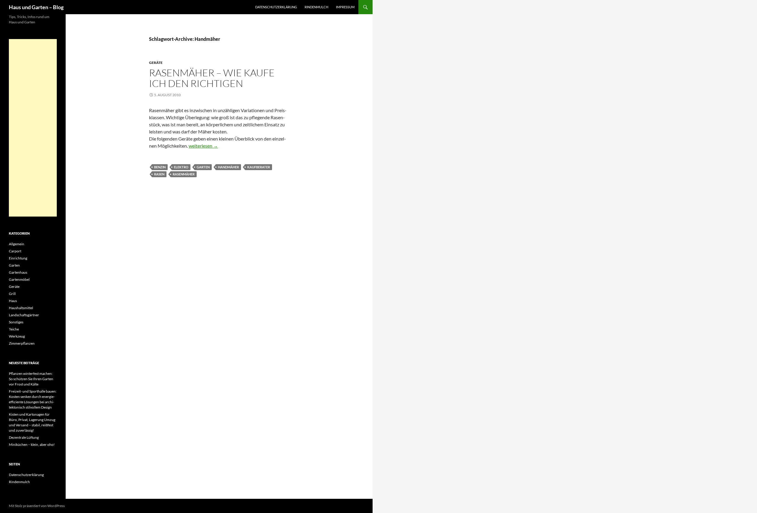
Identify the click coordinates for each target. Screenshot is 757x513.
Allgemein (16, 244)
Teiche (14, 329)
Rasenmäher (184, 174)
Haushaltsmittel (21, 308)
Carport (15, 251)
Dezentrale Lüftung (24, 437)
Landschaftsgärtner (24, 315)
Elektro (181, 167)
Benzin (160, 167)
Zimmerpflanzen (22, 343)
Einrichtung (18, 258)
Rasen (159, 174)
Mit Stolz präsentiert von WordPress (37, 506)
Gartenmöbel (19, 279)
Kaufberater (258, 167)
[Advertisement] (33, 128)
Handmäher (228, 167)
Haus (13, 301)
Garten (203, 167)
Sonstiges (16, 322)
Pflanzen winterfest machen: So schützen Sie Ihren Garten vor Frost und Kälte (31, 378)
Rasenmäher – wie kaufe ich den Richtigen (212, 78)
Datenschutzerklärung (276, 7)
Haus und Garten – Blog (36, 7)
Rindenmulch (316, 7)
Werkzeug (17, 336)
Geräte (156, 62)
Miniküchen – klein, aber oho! (32, 444)
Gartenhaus (18, 272)
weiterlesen (203, 146)
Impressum (345, 7)
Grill (12, 293)
